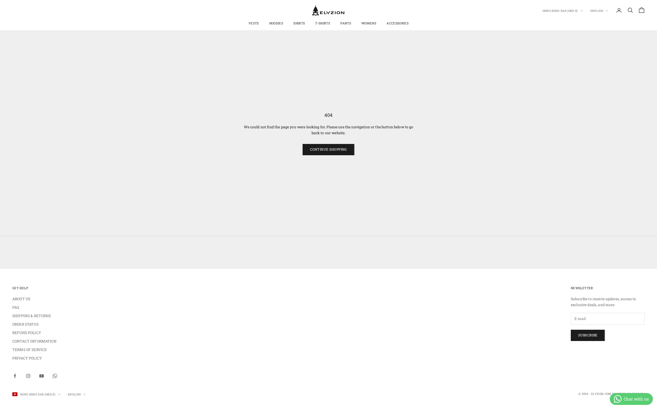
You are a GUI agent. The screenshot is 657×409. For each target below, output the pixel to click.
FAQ (15, 307)
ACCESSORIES (398, 23)
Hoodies (276, 23)
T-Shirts (322, 23)
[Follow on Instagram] (28, 375)
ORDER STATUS (25, 324)
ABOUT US (21, 298)
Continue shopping (328, 149)
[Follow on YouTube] (41, 375)
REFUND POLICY (26, 332)
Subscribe (587, 335)
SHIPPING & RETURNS (31, 315)
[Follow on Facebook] (14, 375)
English (596, 11)
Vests (253, 23)
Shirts (299, 23)
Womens (368, 23)
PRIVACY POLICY (27, 358)
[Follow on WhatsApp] (54, 375)
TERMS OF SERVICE (29, 349)
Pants (345, 23)
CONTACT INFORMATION (34, 341)
